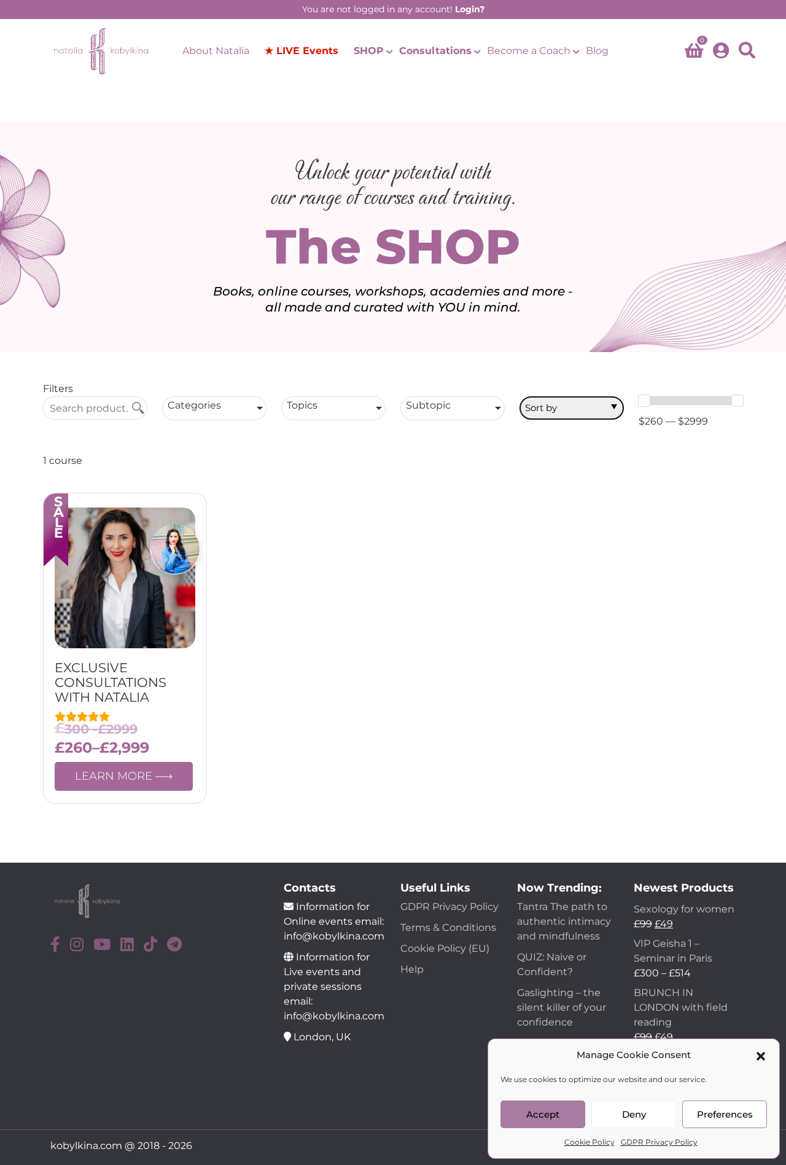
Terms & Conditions (448, 927)
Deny (634, 1114)
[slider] (644, 400)
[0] (694, 53)
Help (412, 969)
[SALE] (125, 577)
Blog (597, 51)
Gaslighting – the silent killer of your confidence (561, 1007)
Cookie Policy (589, 1142)
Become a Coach (528, 51)
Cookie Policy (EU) (444, 948)
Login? (469, 9)
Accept (542, 1114)
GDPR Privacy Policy (659, 1142)
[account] (721, 51)
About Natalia (215, 51)
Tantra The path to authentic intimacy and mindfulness (564, 921)
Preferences (725, 1114)
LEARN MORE (115, 776)
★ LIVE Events (301, 51)
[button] (761, 1055)
